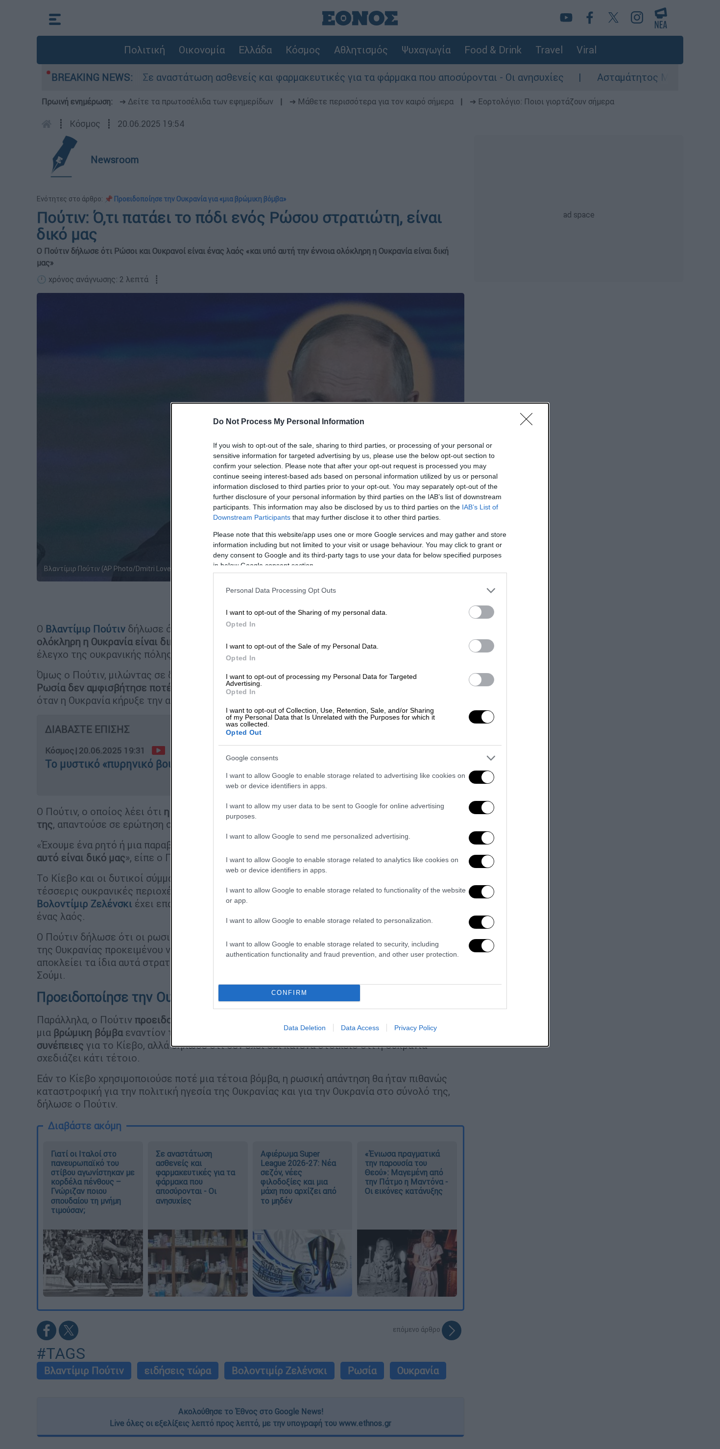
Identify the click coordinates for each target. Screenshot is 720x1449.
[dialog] (360, 724)
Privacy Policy (415, 1028)
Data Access (360, 1028)
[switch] (481, 612)
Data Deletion (305, 1028)
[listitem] (360, 590)
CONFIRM (289, 992)
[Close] (529, 422)
